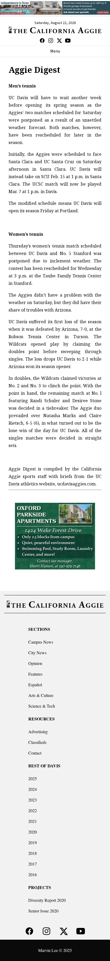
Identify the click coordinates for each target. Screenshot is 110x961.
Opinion (35, 663)
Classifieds (37, 742)
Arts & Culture (40, 695)
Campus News (40, 642)
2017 (32, 864)
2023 (32, 800)
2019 (32, 842)
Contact (34, 753)
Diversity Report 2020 (47, 900)
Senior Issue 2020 (43, 911)
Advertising (38, 731)
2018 (32, 853)
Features (35, 674)
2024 (32, 789)
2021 (32, 821)
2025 (32, 778)
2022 (32, 810)
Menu (55, 51)
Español (35, 684)
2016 (32, 874)
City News (37, 652)
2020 (32, 832)
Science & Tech (41, 706)
